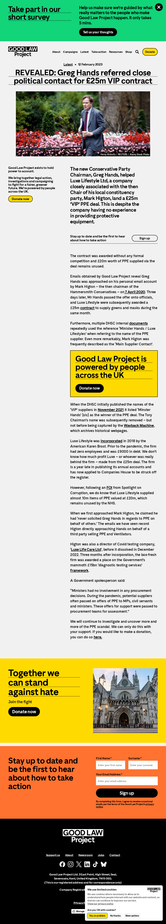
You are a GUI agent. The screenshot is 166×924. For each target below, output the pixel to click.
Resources (115, 51)
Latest (84, 51)
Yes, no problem (97, 915)
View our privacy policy (100, 903)
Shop (128, 51)
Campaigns (70, 51)
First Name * (104, 758)
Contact (114, 855)
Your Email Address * (109, 774)
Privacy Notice (83, 902)
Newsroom (85, 855)
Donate (150, 51)
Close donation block (158, 7)
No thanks (115, 915)
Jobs (101, 855)
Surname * (135, 758)
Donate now (20, 199)
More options (132, 915)
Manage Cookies (84, 911)
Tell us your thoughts (98, 32)
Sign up (144, 238)
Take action (98, 51)
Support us (53, 855)
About (56, 51)
